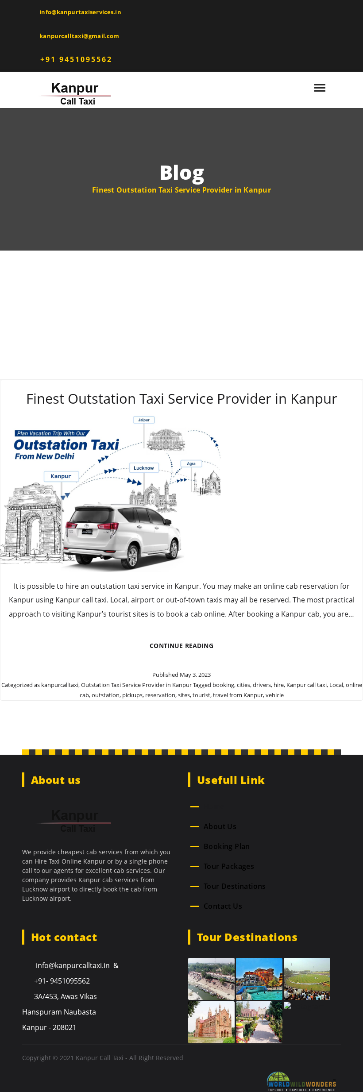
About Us (220, 826)
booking (223, 685)
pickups (132, 695)
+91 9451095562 (74, 59)
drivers (262, 685)
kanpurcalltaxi (59, 685)
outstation (106, 695)
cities (243, 685)
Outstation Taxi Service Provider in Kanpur (136, 685)
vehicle (275, 695)
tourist (201, 695)
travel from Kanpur (238, 695)
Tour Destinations (235, 886)
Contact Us (223, 906)
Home (214, 806)
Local (336, 685)
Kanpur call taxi (306, 685)
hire (279, 685)
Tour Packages (229, 866)
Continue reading (188, 648)
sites (184, 695)
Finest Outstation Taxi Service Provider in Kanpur (181, 398)
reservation (160, 695)
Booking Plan (227, 846)
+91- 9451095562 (62, 981)
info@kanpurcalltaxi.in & (76, 965)
